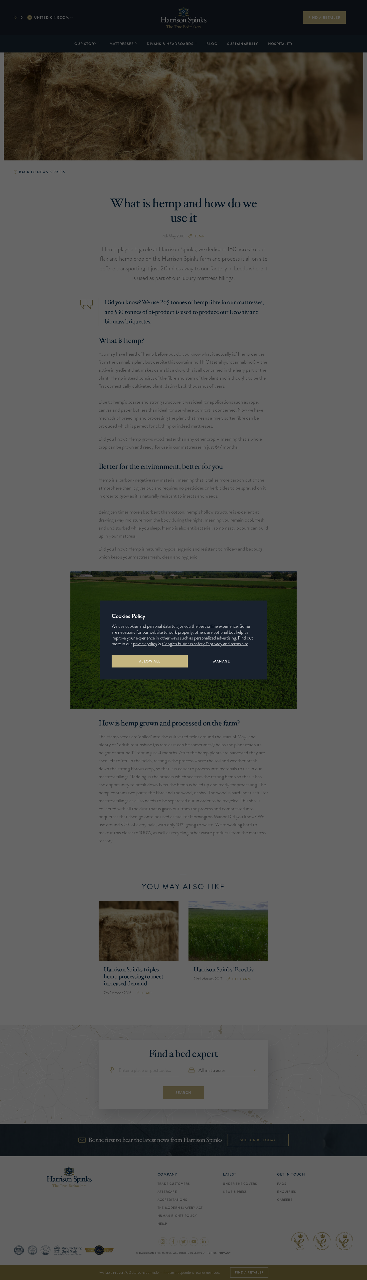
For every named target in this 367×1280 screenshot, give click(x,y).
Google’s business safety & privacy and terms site (205, 643)
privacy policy (145, 643)
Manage (221, 661)
